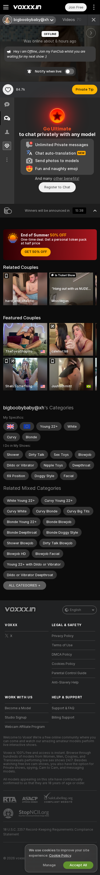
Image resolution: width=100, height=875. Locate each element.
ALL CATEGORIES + (25, 585)
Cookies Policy (63, 664)
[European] (27, 426)
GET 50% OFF (36, 252)
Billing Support (63, 717)
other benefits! (66, 178)
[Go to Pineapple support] (8, 813)
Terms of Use (62, 645)
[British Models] (10, 426)
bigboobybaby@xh (23, 407)
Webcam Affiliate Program (25, 727)
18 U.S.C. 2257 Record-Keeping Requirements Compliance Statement (48, 832)
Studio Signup (16, 717)
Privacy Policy (63, 636)
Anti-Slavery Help (65, 682)
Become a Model (18, 708)
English (75, 610)
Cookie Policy (60, 855)
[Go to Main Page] (31, 7)
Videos (71, 19)
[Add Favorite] (8, 89)
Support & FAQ (63, 708)
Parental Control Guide (69, 673)
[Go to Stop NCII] (34, 813)
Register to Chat (57, 187)
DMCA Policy (62, 654)
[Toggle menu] (6, 7)
